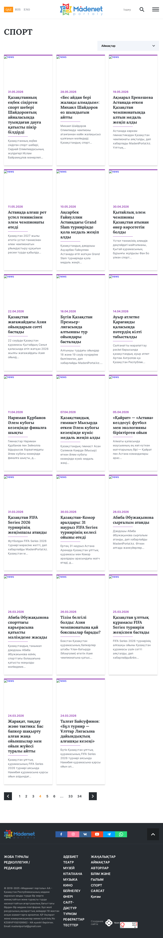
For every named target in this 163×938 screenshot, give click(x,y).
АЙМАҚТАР (100, 862)
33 (70, 796)
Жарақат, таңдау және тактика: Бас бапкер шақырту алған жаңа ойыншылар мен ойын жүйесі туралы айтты (25, 736)
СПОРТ (96, 885)
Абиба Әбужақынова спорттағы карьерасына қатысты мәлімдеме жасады (28, 627)
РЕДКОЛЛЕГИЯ (16, 862)
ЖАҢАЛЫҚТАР (103, 857)
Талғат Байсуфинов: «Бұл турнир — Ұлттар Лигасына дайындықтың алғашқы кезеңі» (80, 731)
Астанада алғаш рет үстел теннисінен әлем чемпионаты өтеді (27, 219)
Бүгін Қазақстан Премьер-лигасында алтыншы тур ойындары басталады (76, 329)
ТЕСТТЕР (70, 925)
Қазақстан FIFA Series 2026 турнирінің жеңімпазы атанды (27, 525)
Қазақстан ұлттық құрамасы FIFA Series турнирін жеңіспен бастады (131, 625)
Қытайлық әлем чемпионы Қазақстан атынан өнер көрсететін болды (131, 222)
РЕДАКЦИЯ (13, 868)
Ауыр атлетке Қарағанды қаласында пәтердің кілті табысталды (127, 326)
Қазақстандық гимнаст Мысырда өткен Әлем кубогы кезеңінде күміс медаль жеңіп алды (80, 427)
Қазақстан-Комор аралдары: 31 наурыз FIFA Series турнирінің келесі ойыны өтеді (79, 527)
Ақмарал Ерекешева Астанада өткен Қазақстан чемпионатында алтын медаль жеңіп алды (133, 110)
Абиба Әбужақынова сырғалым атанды (133, 520)
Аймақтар (108, 45)
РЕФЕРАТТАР (73, 919)
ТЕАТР (68, 862)
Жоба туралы (16, 857)
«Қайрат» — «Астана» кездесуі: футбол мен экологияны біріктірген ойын (133, 425)
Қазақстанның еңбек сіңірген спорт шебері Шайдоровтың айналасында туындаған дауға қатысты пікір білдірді (24, 114)
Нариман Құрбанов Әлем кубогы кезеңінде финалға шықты (27, 425)
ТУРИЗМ (70, 914)
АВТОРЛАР (100, 868)
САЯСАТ (98, 891)
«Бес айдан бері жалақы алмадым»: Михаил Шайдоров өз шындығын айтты (79, 107)
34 (79, 796)
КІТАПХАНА (72, 874)
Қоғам (96, 897)
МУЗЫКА (70, 879)
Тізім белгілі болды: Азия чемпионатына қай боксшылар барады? (80, 625)
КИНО (68, 885)
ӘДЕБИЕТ (70, 857)
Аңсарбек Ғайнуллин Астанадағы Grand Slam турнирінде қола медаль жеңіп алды (79, 224)
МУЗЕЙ (69, 868)
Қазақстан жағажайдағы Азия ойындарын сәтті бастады (27, 324)
